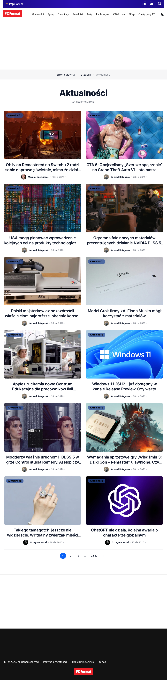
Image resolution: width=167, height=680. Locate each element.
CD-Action (119, 14)
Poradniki (78, 14)
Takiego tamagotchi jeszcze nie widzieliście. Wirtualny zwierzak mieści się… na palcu (42, 533)
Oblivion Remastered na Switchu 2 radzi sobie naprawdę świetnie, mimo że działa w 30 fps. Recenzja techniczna (42, 167)
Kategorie (85, 74)
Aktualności (37, 14)
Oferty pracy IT (146, 14)
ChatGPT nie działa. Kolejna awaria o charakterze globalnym (124, 532)
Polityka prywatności (55, 661)
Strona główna (66, 74)
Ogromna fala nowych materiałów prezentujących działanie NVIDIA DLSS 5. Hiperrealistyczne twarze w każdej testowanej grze (124, 240)
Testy (89, 14)
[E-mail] (151, 4)
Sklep (132, 14)
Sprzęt (51, 14)
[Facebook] (144, 4)
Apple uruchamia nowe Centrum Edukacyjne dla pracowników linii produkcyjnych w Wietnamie (42, 387)
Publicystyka (102, 14)
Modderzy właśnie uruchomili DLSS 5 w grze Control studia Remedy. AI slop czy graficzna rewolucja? (42, 460)
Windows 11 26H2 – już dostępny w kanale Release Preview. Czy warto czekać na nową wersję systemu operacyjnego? (124, 387)
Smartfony (63, 14)
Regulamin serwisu (83, 661)
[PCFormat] (83, 671)
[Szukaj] (160, 4)
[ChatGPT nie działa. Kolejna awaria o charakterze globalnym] (124, 500)
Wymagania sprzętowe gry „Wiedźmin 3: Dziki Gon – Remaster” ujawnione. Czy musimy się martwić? (124, 460)
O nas (102, 661)
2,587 (94, 555)
